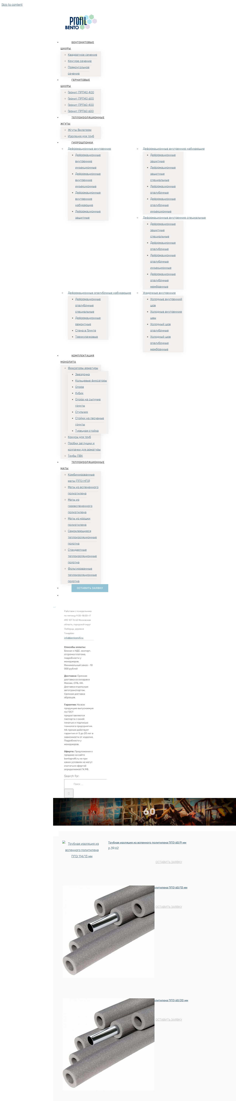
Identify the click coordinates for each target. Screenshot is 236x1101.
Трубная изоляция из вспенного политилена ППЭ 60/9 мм (147, 842)
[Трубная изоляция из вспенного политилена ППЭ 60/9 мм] (82, 850)
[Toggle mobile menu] (54, 606)
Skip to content (11, 4)
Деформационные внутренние (89, 148)
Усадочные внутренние (159, 293)
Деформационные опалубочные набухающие (99, 293)
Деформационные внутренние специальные (174, 217)
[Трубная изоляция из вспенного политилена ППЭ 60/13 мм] (82, 933)
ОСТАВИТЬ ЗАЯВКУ (169, 862)
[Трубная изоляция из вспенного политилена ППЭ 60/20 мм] (82, 1045)
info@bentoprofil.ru (73, 637)
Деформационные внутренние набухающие (174, 148)
